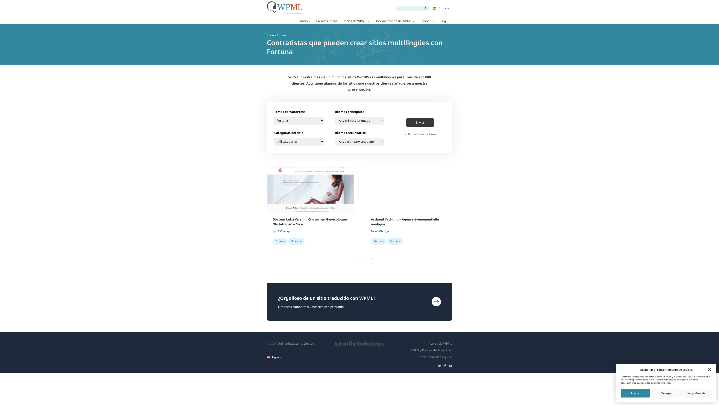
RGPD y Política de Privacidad (431, 350)
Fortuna (280, 241)
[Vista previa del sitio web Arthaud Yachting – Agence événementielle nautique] (408, 189)
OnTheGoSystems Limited (295, 343)
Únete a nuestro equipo (435, 357)
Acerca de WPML (440, 343)
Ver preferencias (697, 393)
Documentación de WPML (393, 21)
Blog (443, 21)
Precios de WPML (354, 21)
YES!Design (283, 231)
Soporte (425, 21)
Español (277, 357)
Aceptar (635, 393)
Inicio (304, 21)
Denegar (666, 393)
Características (326, 21)
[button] (710, 369)
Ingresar (445, 8)
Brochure (296, 241)
